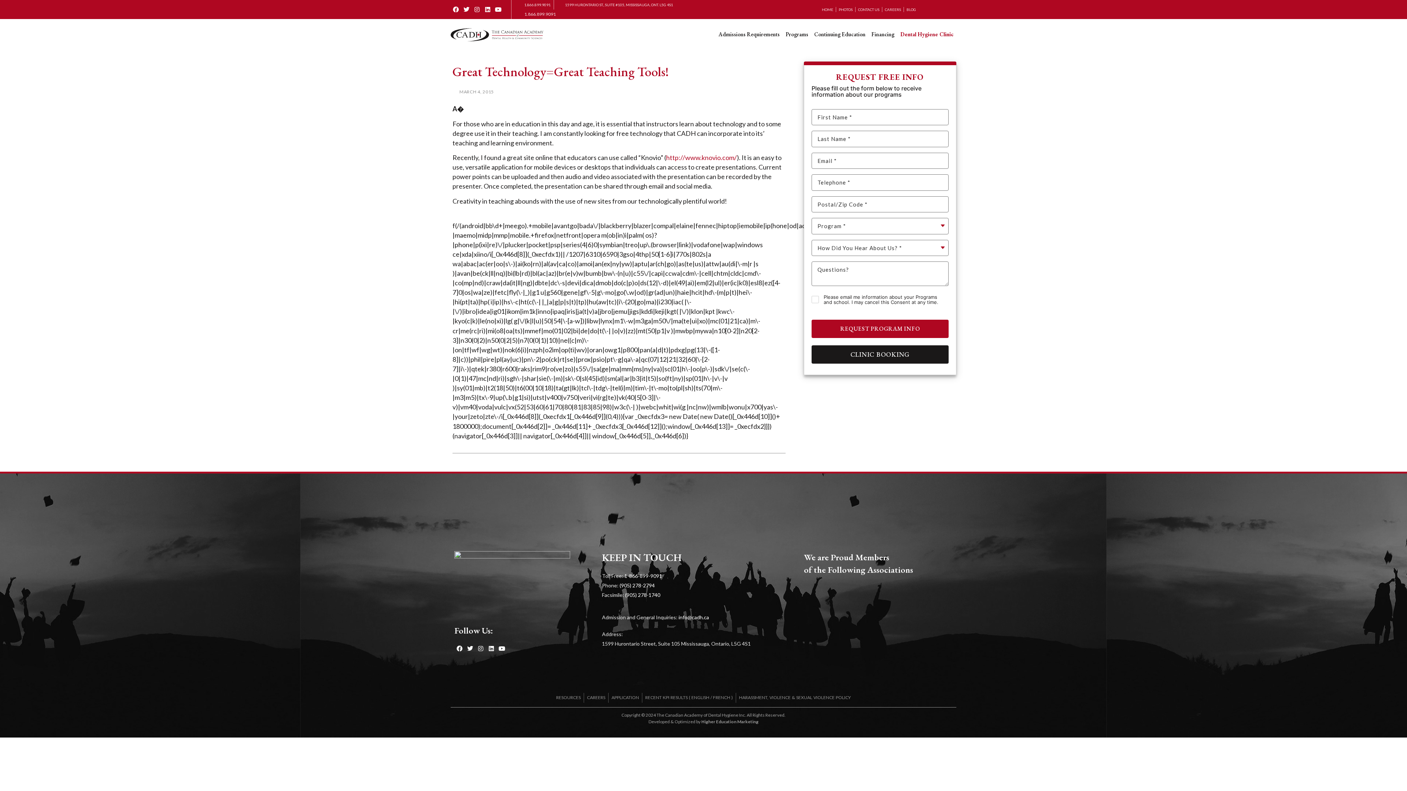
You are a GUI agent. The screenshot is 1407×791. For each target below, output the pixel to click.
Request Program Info (880, 329)
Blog (911, 9)
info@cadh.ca (694, 617)
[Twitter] (466, 9)
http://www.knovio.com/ (701, 157)
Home (827, 9)
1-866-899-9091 (643, 576)
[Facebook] (456, 9)
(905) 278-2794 (637, 585)
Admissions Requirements (749, 34)
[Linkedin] (487, 9)
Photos (846, 9)
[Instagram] (477, 9)
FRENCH (721, 697)
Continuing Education (839, 34)
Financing (882, 34)
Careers (893, 9)
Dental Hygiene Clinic (926, 34)
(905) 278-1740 (642, 595)
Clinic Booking (880, 354)
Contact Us (868, 9)
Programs (797, 34)
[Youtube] (498, 9)
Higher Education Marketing (729, 721)
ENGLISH (700, 697)
